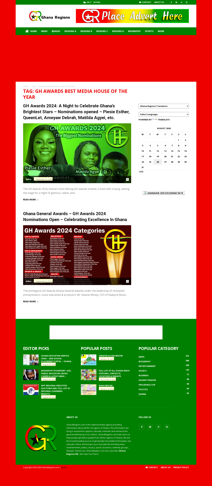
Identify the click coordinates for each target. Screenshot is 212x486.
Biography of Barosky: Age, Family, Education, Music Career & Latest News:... (56, 373)
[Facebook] (171, 2)
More (161, 31)
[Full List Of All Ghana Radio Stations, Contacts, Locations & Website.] (88, 374)
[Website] (186, 2)
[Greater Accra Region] (88, 359)
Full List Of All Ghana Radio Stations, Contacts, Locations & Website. (114, 373)
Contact (146, 2)
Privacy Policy (181, 467)
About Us (159, 2)
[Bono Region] (88, 389)
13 (165, 151)
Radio (56, 31)
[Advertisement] (106, 58)
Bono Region (106, 385)
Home (33, 31)
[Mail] (176, 2)
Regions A (70, 31)
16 (185, 151)
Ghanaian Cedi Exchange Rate (165, 193)
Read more (29, 200)
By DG (64, 467)
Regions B (86, 31)
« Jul (141, 171)
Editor (28, 179)
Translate (164, 119)
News (44, 31)
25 (150, 161)
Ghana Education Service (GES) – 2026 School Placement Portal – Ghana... (57, 359)
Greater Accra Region (111, 356)
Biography (134, 31)
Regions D (118, 31)
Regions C (102, 31)
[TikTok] (181, 2)
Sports (149, 31)
